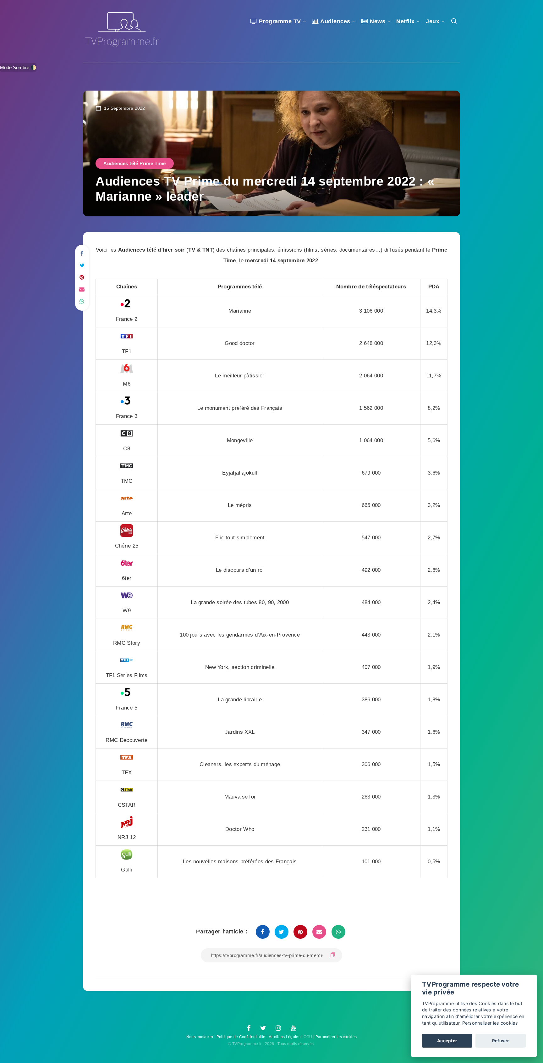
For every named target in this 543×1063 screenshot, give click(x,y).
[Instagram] (278, 1028)
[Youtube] (293, 1028)
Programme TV (279, 21)
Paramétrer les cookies (336, 1037)
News (376, 21)
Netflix (405, 21)
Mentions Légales (284, 1037)
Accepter (447, 1040)
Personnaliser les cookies (490, 1023)
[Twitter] (263, 1028)
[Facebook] (248, 1028)
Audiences (334, 21)
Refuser (500, 1040)
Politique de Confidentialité (241, 1037)
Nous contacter (199, 1037)
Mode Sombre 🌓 (18, 67)
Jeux (432, 21)
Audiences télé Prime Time (134, 163)
